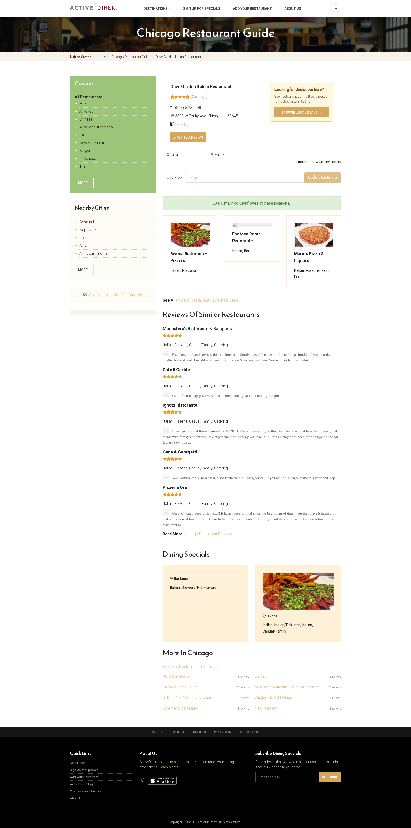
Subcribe (330, 777)
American (87, 111)
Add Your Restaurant (252, 8)
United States (80, 57)
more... (84, 270)
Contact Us (178, 732)
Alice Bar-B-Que (176, 676)
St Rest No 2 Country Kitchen (187, 697)
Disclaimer (199, 732)
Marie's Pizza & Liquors (309, 257)
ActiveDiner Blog (81, 784)
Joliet (84, 237)
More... (84, 183)
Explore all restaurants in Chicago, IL (193, 666)
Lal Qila (261, 676)
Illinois (101, 57)
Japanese (87, 158)
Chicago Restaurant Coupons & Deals (207, 300)
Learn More (168, 767)
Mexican (86, 103)
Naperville (87, 230)
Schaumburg (90, 222)
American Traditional (96, 127)
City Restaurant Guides (85, 791)
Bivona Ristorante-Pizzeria (188, 257)
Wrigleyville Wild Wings (273, 697)
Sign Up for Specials (201, 8)
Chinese (86, 119)
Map (194, 177)
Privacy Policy (222, 732)
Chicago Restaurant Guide (130, 57)
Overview (174, 177)
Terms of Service (249, 732)
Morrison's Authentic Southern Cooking (287, 687)
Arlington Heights (93, 253)
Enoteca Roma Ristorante (246, 237)
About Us (292, 8)
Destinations (155, 8)
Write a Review (190, 137)
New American (91, 143)
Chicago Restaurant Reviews (208, 534)
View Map (183, 124)
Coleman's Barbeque (180, 708)
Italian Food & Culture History (319, 162)
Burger (84, 150)
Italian (84, 135)
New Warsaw (266, 708)
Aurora (85, 245)
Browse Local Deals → (301, 112)
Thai (82, 166)
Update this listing (322, 177)
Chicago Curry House (180, 687)
